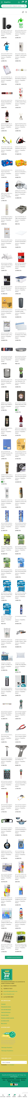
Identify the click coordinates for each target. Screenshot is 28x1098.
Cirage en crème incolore (7, 476)
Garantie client (5, 1015)
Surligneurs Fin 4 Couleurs (21, 899)
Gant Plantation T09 (20, 381)
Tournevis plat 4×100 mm (21, 782)
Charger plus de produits (14, 957)
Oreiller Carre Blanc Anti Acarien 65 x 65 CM (11, 664)
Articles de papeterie (5, 76)
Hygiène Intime (4, 309)
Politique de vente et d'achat (13, 1080)
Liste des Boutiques (6, 1009)
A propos (3, 1004)
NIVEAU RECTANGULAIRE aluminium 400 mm (12, 713)
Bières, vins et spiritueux (6, 193)
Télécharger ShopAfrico (6, 1047)
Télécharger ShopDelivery (7, 1050)
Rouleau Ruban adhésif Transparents (9, 218)
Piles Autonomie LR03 (6, 618)
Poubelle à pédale (19, 311)
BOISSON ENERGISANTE (5, 170)
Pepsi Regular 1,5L (5, 195)
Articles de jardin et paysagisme (8, 53)
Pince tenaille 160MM (20, 713)
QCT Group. (20, 1075)
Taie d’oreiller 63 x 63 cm (6, 264)
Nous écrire (4, 1023)
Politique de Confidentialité (8, 1078)
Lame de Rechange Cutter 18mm (8, 689)
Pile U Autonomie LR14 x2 (7, 594)
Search (25, 6)
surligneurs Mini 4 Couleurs (7, 922)
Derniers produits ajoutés (7, 1018)
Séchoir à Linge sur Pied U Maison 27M (10, 334)
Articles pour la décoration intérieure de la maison (12, 356)
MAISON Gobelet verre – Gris (8, 381)
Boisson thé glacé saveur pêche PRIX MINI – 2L (12, 125)
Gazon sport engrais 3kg (21, 945)
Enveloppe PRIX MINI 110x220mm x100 (10, 78)
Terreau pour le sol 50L (6, 241)
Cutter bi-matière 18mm (20, 689)
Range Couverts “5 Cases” (7, 946)
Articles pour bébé (5, 333)
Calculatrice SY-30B (19, 852)
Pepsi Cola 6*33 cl (5, 171)
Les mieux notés (5, 1020)
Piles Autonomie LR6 (20, 594)
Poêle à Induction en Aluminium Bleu (9, 852)
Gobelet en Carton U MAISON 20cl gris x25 (11, 501)
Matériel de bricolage (6, 474)
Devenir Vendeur (16, 1081)
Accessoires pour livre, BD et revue (9, 216)
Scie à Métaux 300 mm (6, 829)
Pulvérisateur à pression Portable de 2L (10, 55)
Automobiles (18, 616)
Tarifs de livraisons (5, 1012)
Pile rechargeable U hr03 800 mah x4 (9, 571)
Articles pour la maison (6, 263)
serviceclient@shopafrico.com (10, 991)
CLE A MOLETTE (19, 759)
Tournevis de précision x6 (7, 782)
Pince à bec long (5, 736)
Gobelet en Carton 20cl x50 (7, 641)
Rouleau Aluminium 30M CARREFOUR (10, 101)
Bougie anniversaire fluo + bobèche (9, 899)
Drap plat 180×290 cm (6, 288)
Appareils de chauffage (20, 190)
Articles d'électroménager (21, 402)
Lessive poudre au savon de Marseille (9, 311)
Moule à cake (4, 429)
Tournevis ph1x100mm (6, 806)
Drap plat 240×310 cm (20, 264)
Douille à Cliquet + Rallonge (21, 641)
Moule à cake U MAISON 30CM (8, 404)
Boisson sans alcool (19, 100)
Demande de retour (6, 1006)
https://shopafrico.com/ (8, 994)
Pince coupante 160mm (20, 736)
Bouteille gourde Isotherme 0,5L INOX (10, 32)
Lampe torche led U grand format (8, 524)
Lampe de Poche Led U (20, 524)
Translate (12, 1064)
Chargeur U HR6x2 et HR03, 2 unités (9, 548)
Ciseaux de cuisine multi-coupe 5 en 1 (10, 148)
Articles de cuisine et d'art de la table (9, 30)
